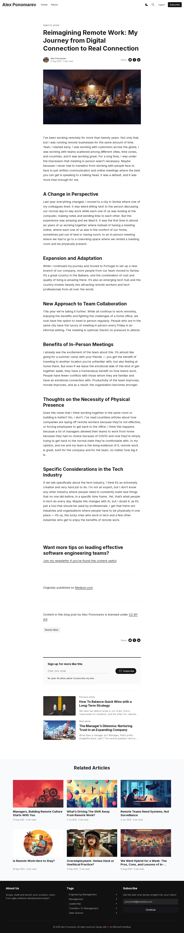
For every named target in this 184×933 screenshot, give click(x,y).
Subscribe (175, 4)
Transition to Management (83, 908)
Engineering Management (83, 894)
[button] (146, 4)
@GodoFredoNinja (122, 927)
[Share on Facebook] (134, 60)
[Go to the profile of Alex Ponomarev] (46, 60)
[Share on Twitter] (130, 60)
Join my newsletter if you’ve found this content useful (79, 561)
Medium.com (84, 587)
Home (44, 4)
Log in (162, 4)
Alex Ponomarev (58, 58)
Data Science (76, 912)
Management (76, 899)
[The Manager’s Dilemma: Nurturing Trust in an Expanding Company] (59, 730)
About (54, 4)
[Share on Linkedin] (139, 60)
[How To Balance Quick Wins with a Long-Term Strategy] (59, 706)
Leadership (75, 903)
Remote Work (51, 25)
